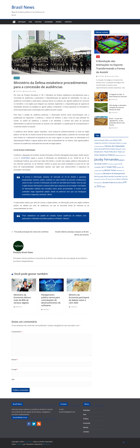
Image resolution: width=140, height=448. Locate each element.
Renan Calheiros (122, 179)
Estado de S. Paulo (101, 152)
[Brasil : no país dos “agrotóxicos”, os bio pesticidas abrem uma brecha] (101, 123)
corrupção (124, 143)
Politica (38, 22)
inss (124, 155)
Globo (96, 155)
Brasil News (23, 7)
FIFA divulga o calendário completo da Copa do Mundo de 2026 (117, 107)
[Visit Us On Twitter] (33, 423)
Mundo (58, 22)
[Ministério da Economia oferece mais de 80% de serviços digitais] (24, 280)
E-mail (15, 369)
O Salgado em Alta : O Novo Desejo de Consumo (118, 95)
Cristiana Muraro (99, 146)
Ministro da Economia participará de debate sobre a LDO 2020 (79, 298)
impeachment (119, 155)
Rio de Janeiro (98, 182)
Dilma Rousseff (99, 149)
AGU (111, 140)
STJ (95, 187)
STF (125, 182)
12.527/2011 (25, 158)
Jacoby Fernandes (106, 159)
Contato (68, 22)
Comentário (17, 332)
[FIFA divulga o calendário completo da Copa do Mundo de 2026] (101, 109)
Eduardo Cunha (120, 149)
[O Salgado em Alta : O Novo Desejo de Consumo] (101, 97)
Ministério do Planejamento (114, 173)
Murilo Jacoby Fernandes (112, 176)
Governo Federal (107, 155)
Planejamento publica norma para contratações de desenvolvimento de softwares (50, 300)
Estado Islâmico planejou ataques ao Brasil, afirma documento (72, 233)
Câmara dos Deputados (114, 146)
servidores (119, 182)
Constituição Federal (114, 143)
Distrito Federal (110, 149)
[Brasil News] (14, 21)
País (30, 22)
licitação (119, 167)
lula (103, 170)
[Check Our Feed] (38, 423)
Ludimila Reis (97, 170)
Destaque (22, 22)
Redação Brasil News (30, 91)
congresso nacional (101, 143)
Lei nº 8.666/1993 (108, 167)
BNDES (115, 140)
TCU (99, 186)
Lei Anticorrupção (113, 164)
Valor (103, 187)
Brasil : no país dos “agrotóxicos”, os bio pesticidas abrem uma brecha (117, 122)
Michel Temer (110, 170)
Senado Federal (108, 182)
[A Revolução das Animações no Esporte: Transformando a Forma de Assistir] (111, 45)
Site (13, 379)
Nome (15, 359)
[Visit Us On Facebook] (28, 423)
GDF (123, 152)
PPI (107, 179)
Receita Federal (112, 179)
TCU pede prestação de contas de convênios (31, 232)
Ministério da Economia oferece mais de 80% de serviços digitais (22, 298)
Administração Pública (102, 140)
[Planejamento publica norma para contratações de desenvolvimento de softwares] (51, 280)
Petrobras (102, 179)
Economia (49, 22)
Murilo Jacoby (99, 176)
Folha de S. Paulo (115, 152)
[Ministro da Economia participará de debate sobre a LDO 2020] (79, 280)
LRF (123, 167)
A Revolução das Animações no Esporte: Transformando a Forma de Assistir (110, 66)
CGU (120, 140)
